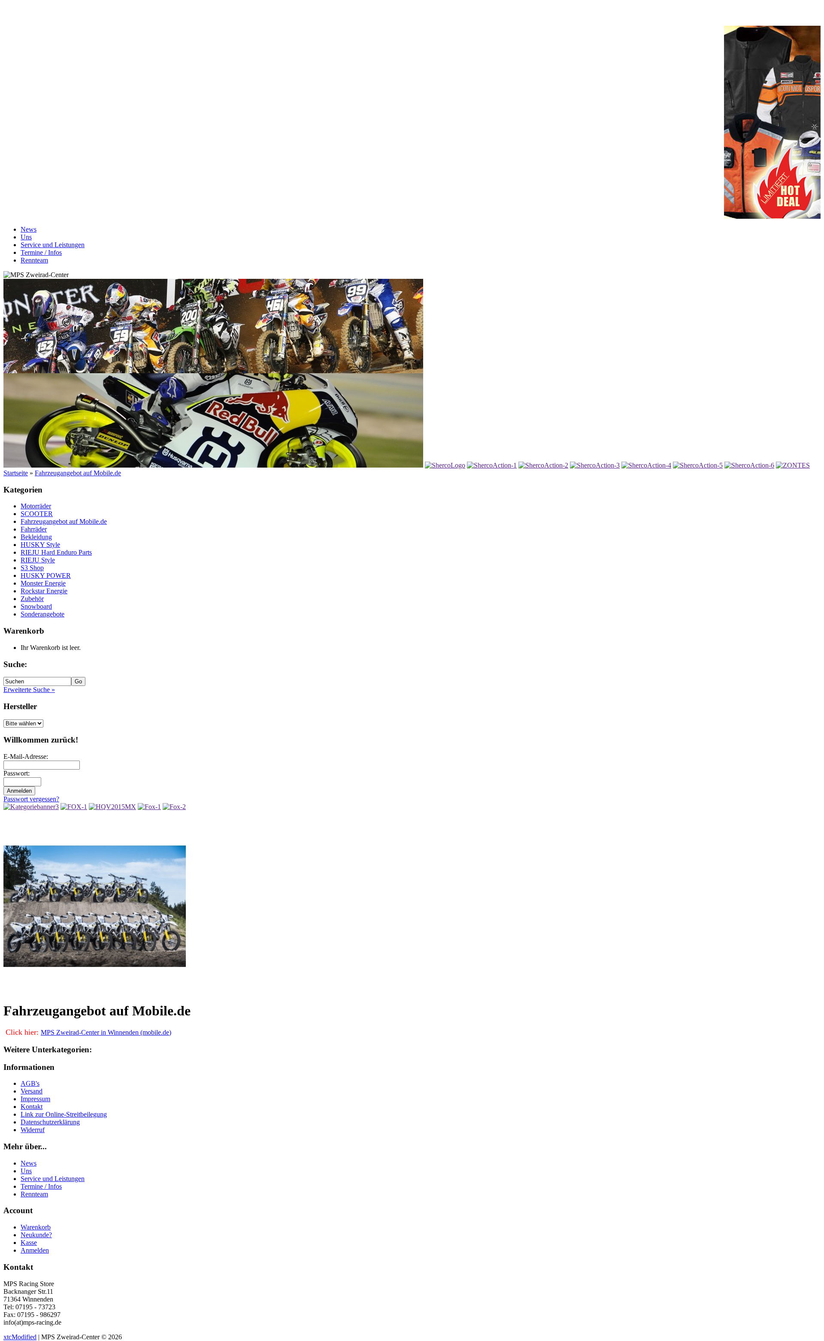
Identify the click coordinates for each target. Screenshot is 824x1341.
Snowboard (36, 606)
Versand (31, 1091)
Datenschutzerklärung (50, 1122)
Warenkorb (36, 1227)
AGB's (30, 1083)
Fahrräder (34, 529)
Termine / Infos (41, 252)
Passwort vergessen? (31, 799)
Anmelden (35, 1250)
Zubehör (32, 598)
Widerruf (33, 1129)
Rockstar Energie (44, 591)
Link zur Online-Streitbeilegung (64, 1114)
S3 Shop (32, 567)
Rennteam (34, 260)
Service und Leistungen (53, 244)
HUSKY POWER (46, 575)
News (28, 229)
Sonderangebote (42, 614)
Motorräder (36, 506)
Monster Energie (43, 583)
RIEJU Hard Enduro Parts (56, 552)
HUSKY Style (40, 544)
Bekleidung (36, 537)
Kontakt (31, 1106)
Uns (26, 237)
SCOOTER (37, 513)
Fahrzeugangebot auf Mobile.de (78, 473)
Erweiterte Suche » (29, 689)
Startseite (15, 473)
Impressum (35, 1098)
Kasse (29, 1242)
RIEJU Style (38, 560)
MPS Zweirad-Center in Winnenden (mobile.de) (106, 1032)
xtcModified (19, 1337)
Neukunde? (36, 1234)
